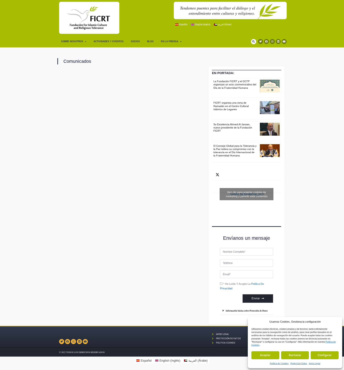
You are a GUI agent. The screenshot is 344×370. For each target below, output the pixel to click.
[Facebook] (266, 41)
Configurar (325, 355)
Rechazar (295, 355)
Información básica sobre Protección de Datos (247, 310)
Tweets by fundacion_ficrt (246, 194)
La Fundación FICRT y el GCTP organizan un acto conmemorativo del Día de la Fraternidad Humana (234, 84)
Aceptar (265, 355)
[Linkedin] (278, 41)
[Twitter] (260, 41)
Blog (150, 41)
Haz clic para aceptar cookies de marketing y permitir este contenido (246, 194)
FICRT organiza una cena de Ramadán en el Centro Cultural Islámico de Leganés (231, 106)
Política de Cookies (279, 363)
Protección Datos (298, 363)
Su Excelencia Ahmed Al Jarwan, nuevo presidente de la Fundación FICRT (232, 127)
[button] (253, 41)
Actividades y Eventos (109, 41)
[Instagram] (272, 41)
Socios (135, 41)
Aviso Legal (314, 363)
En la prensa (169, 41)
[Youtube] (284, 41)
